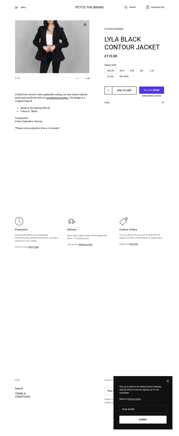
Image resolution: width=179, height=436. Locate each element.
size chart (133, 244)
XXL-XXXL (124, 76)
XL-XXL (110, 76)
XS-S (122, 70)
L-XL (152, 70)
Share (107, 102)
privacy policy (134, 399)
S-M (132, 70)
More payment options (151, 95)
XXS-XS (110, 70)
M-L (142, 70)
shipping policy (85, 244)
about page (33, 247)
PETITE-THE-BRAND (89, 7)
